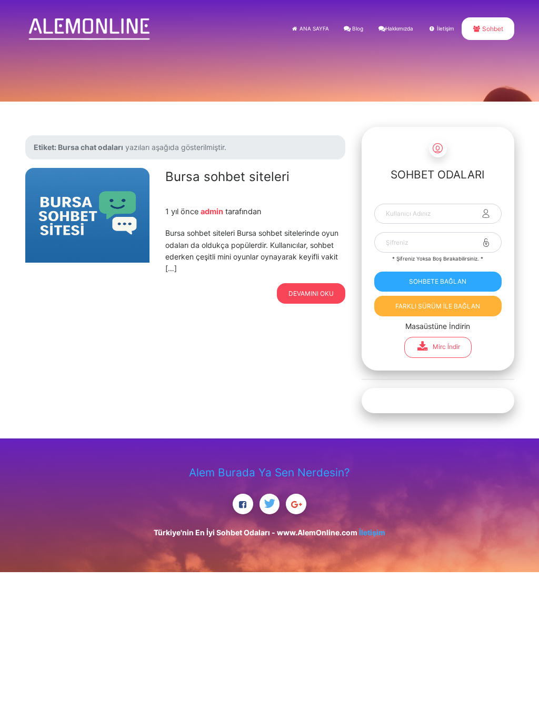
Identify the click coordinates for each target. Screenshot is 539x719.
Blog (357, 28)
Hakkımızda (399, 28)
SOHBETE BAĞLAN (437, 281)
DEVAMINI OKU (311, 293)
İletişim (444, 28)
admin (212, 211)
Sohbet (492, 29)
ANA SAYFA (313, 28)
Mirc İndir (446, 347)
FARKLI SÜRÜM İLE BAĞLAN (437, 306)
